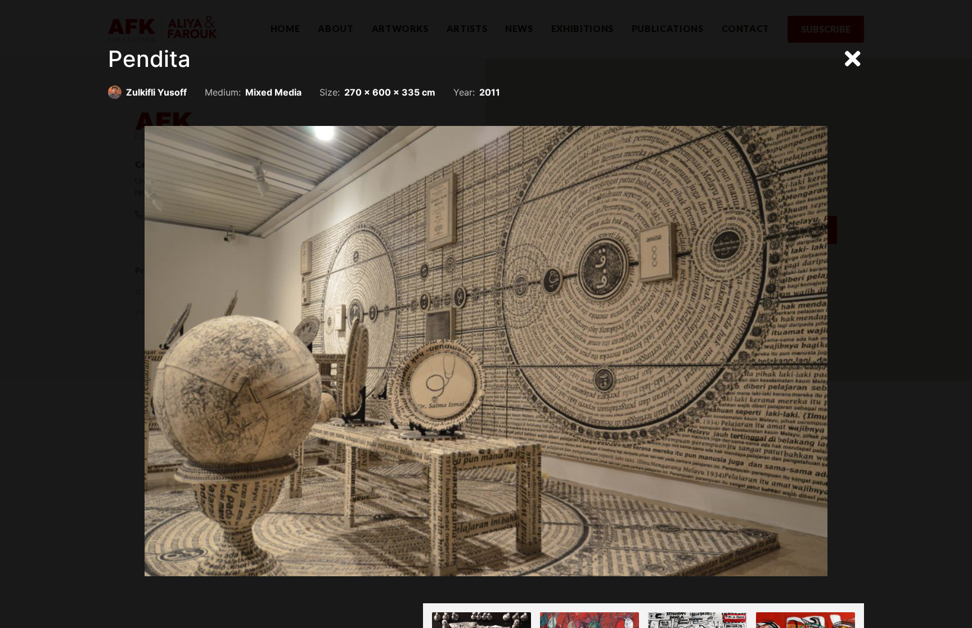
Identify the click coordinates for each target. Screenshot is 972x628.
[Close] (853, 59)
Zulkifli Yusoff (156, 92)
